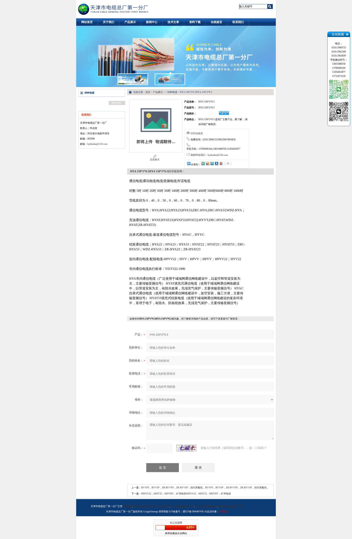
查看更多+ (117, 102)
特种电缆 (89, 92)
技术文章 (173, 22)
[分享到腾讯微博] (212, 163)
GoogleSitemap (150, 511)
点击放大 (155, 159)
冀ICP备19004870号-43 (195, 511)
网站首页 (87, 22)
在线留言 (216, 22)
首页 (147, 92)
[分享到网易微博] (221, 163)
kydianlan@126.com (97, 144)
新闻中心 (151, 22)
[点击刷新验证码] (186, 448)
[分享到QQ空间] (203, 163)
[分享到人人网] (216, 163)
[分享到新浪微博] (207, 163)
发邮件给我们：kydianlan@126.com (209, 155)
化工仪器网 (176, 522)
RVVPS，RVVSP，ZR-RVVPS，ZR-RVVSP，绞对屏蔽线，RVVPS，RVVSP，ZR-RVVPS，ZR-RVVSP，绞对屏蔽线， (205, 487)
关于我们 (108, 22)
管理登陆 (163, 511)
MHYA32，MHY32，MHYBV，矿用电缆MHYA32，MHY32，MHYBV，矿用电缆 (186, 493)
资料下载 (195, 22)
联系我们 (238, 22)
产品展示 (130, 22)
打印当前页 (197, 133)
